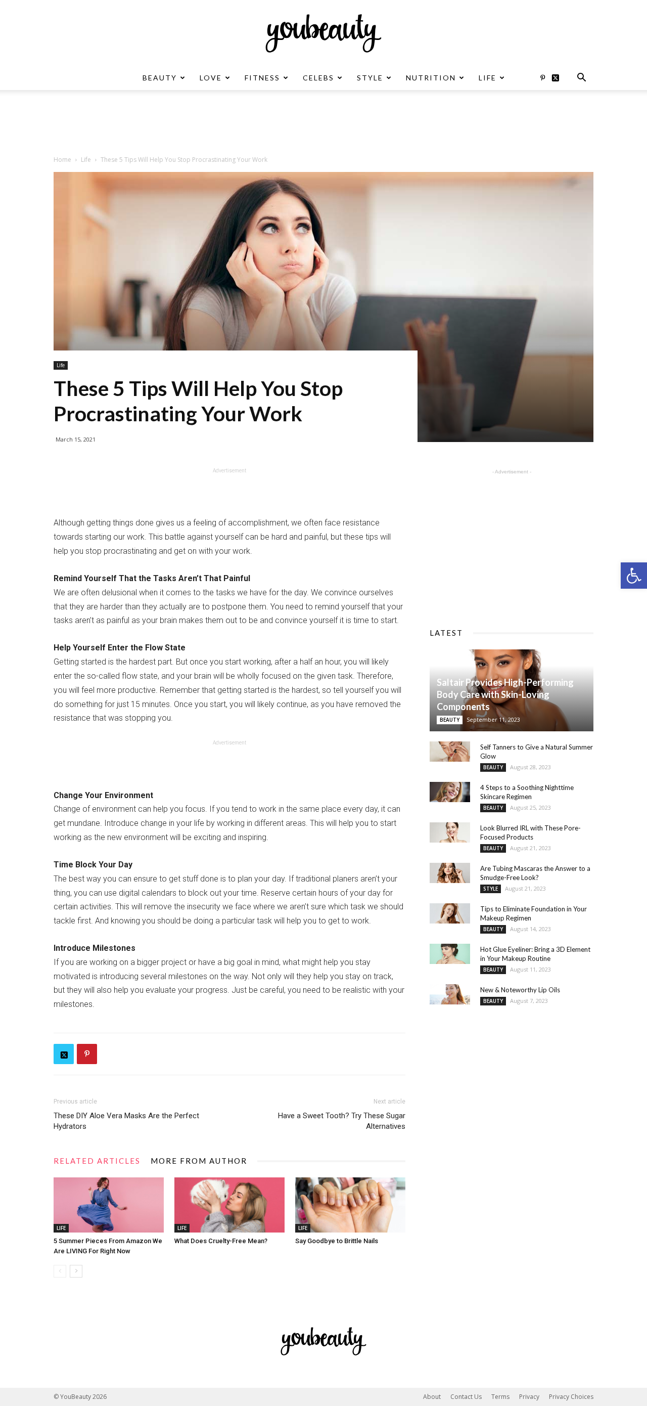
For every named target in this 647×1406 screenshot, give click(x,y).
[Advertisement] (323, 125)
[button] (634, 575)
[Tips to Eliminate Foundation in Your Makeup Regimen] (450, 913)
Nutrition (431, 77)
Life (487, 77)
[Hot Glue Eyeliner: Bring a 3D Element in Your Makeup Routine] (450, 954)
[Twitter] (559, 78)
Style (370, 77)
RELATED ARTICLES (97, 1160)
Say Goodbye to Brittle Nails (336, 1241)
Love (211, 77)
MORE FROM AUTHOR (199, 1160)
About (432, 1396)
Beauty (160, 77)
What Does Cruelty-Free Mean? (220, 1241)
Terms (500, 1396)
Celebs (318, 77)
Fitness (262, 77)
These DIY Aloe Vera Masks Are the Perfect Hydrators (126, 1121)
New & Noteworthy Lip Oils (520, 990)
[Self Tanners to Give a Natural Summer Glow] (450, 751)
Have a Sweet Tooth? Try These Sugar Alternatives (341, 1121)
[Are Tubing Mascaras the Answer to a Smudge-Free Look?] (450, 873)
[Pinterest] (542, 78)
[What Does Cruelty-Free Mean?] (229, 1205)
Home (62, 159)
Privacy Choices (571, 1396)
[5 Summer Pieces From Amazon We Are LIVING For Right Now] (109, 1205)
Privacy (529, 1396)
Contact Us (466, 1396)
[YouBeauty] (323, 33)
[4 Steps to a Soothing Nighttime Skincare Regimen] (450, 792)
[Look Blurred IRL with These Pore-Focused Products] (450, 832)
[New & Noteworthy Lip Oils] (450, 994)
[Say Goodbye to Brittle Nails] (350, 1205)
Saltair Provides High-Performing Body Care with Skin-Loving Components (505, 694)
